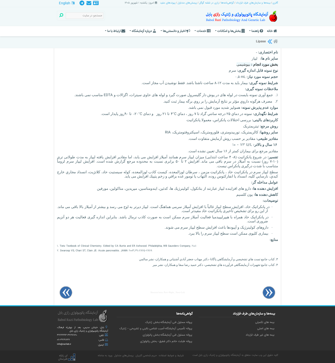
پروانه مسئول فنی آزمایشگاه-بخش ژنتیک (168, 322)
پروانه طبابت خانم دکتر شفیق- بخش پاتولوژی (166, 341)
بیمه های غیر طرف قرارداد (260, 335)
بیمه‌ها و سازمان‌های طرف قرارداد (253, 3)
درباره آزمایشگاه (142, 31)
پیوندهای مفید (167, 3)
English (65, 3)
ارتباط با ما (113, 31)
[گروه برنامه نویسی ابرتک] (66, 357)
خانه (270, 31)
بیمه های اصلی (265, 328)
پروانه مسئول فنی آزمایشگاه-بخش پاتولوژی (167, 335)
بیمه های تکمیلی (264, 322)
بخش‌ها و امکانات (229, 31)
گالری (275, 3)
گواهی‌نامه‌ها (227, 3)
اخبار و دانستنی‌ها (174, 31)
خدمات (201, 31)
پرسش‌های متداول (187, 3)
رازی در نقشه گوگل (209, 3)
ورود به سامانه (105, 355)
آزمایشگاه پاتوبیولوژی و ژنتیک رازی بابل (220, 355)
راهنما (255, 31)
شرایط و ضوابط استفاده (171, 355)
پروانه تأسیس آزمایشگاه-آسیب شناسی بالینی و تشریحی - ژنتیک (155, 328)
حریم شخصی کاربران (146, 355)
